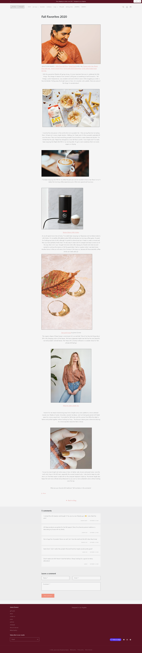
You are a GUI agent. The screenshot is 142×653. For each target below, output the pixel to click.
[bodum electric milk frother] (65, 176)
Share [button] (44, 493)
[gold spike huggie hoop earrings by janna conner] (71, 44)
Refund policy (13, 630)
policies (12, 622)
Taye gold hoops (66, 333)
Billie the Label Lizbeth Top (71, 406)
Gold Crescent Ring (57, 68)
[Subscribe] (37, 639)
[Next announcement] (131, 1)
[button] (35, 7)
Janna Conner (57, 650)
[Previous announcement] (10, 1)
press (11, 619)
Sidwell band (72, 66)
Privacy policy (81, 649)
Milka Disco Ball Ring (62, 66)
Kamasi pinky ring (88, 66)
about (11, 613)
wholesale (12, 625)
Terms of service (14, 627)
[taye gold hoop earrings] (66, 329)
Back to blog (72, 500)
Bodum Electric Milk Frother (71, 232)
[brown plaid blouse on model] (71, 402)
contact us (12, 616)
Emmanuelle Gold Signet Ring (72, 68)
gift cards (12, 611)
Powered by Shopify (64, 650)
